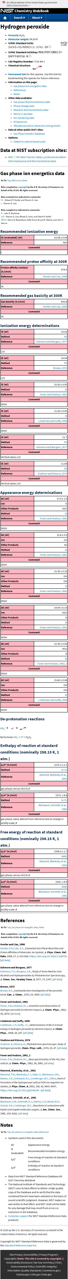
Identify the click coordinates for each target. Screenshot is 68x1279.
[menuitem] (5, 18)
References (20, 90)
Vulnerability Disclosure (19, 1262)
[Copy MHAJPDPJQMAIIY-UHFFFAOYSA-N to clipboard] (30, 56)
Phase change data (24, 106)
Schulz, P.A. (6, 1105)
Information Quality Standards (24, 1270)
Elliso (53, 1078)
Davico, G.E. (6, 1078)
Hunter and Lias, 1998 (55, 276)
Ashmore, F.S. (8, 971)
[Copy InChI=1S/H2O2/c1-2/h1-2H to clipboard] (49, 47)
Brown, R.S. (6, 990)
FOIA (58, 1262)
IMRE (64, 856)
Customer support (18, 1216)
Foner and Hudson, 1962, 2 (52, 663)
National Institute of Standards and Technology (7, 11)
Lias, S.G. (19, 948)
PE (65, 336)
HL (2, 200)
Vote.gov (47, 1274)
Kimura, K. (20, 1044)
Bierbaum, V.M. (50, 1074)
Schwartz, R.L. (22, 1078)
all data (5, 960)
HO (2, 728)
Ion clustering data (24, 117)
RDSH (3, 219)
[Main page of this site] (5, 18)
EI (66, 389)
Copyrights (10, 1258)
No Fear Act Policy (44, 1262)
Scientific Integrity (46, 1266)
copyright (22, 187)
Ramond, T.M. (7, 1074)
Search (18, 17)
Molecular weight (18, 39)
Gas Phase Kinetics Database (29, 133)
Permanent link (17, 74)
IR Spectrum (20, 121)
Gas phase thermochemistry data (32, 102)
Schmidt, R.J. (25, 1101)
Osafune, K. (6, 1044)
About (36, 17)
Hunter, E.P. (6, 948)
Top (9, 180)
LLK (2, 216)
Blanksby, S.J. (24, 1074)
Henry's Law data (23, 113)
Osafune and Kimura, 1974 (52, 473)
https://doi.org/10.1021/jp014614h (19, 1090)
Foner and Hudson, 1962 (53, 394)
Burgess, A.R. (24, 971)
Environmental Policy (22, 1266)
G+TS (64, 769)
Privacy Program (48, 1254)
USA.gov (35, 1274)
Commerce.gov (51, 1270)
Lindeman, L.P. (8, 1025)
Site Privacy (16, 1254)
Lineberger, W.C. (40, 1078)
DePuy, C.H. (40, 1101)
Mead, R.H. (53, 1101)
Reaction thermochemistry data (31, 109)
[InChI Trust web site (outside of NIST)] (64, 45)
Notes (17, 94)
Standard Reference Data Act (20, 1245)
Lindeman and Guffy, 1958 (52, 420)
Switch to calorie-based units (30, 141)
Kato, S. (37, 1074)
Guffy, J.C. (23, 1025)
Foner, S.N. (6, 1005)
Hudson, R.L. (21, 1005)
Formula (13, 35)
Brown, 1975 (60, 368)
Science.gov (23, 1274)
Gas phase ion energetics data (30, 86)
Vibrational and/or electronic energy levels (37, 125)
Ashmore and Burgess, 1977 (51, 341)
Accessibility (30, 1254)
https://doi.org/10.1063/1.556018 (48, 956)
